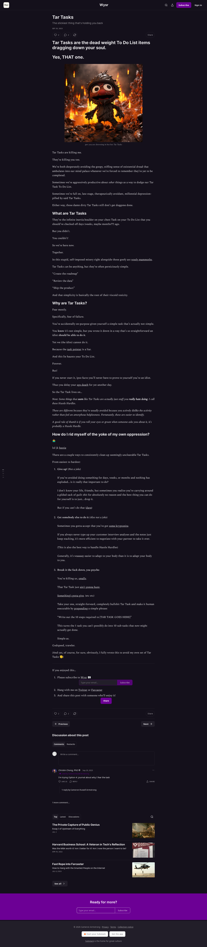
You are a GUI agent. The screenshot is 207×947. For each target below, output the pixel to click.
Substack (89, 941)
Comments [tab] (59, 744)
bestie (62, 448)
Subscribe (184, 5)
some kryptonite (118, 526)
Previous (63, 724)
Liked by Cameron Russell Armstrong (75, 774)
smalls (82, 579)
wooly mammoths (141, 260)
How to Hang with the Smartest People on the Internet (78, 868)
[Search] (166, 5)
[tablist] (64, 744)
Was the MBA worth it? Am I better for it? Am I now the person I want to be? (89, 848)
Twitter (82, 690)
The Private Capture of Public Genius (76, 824)
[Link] (48, 45)
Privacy (105, 927)
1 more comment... (61, 802)
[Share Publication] (172, 5)
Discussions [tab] (74, 817)
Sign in (198, 5)
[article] (103, 830)
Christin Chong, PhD (68, 770)
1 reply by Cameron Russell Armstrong (79, 790)
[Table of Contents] (3, 473)
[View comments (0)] (79, 875)
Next (146, 724)
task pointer (74, 349)
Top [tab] (55, 817)
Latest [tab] (63, 817)
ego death (82, 385)
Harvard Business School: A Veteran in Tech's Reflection (88, 844)
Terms (113, 927)
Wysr (84, 677)
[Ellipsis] (153, 770)
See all (57, 883)
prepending (81, 609)
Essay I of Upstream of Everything (68, 828)
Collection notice (125, 927)
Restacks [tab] (71, 744)
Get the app (117, 934)
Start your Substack (96, 934)
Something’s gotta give (70, 596)
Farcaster (96, 690)
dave (89, 508)
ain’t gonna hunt (90, 587)
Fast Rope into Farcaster (68, 864)
